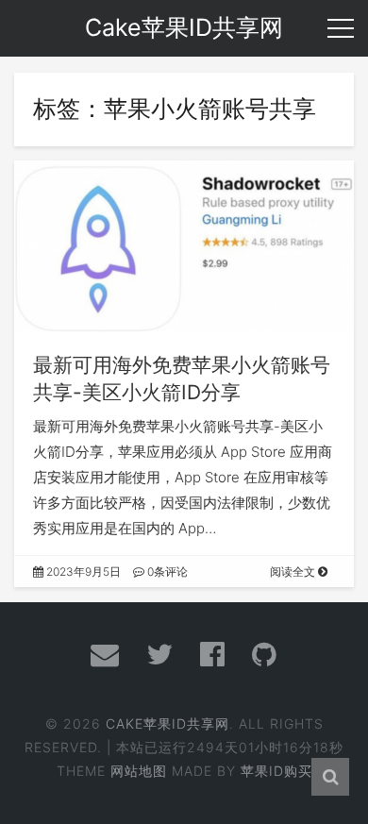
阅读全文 (294, 571)
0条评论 (166, 571)
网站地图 (138, 771)
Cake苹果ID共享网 (167, 723)
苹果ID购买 (276, 771)
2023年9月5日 (82, 571)
